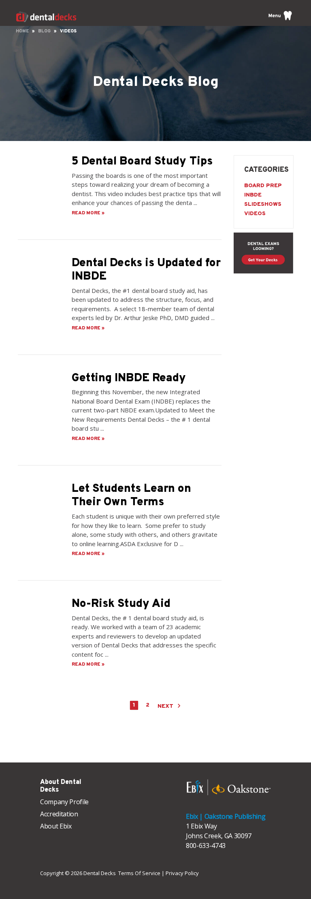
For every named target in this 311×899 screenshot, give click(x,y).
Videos (255, 213)
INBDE (253, 195)
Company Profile (64, 801)
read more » (88, 213)
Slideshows (262, 204)
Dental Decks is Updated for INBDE (146, 270)
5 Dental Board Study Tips (142, 161)
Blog (44, 31)
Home (22, 31)
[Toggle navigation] (280, 16)
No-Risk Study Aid (121, 604)
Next (166, 706)
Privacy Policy (182, 873)
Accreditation (59, 813)
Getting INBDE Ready (129, 378)
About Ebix (56, 826)
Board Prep (263, 185)
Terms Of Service (139, 873)
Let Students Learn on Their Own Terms (131, 496)
